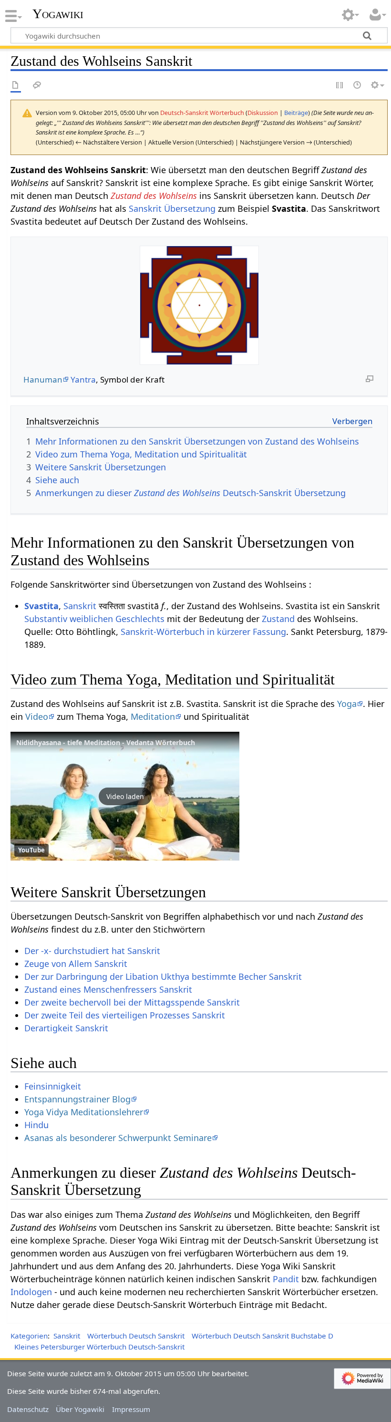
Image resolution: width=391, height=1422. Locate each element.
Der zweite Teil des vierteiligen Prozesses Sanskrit (124, 1015)
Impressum (131, 1409)
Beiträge (296, 112)
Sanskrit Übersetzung (172, 208)
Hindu (36, 1125)
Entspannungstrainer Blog (77, 1099)
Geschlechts (140, 618)
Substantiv (45, 618)
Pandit (286, 1279)
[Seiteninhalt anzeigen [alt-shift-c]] (15, 85)
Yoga (347, 703)
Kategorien (29, 1335)
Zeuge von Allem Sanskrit (75, 963)
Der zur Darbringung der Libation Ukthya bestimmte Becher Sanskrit (163, 976)
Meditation (153, 716)
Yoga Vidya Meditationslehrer (83, 1112)
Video (36, 716)
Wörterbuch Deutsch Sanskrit (136, 1335)
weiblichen (91, 618)
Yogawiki (57, 14)
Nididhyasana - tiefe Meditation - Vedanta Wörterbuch (105, 742)
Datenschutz (28, 1409)
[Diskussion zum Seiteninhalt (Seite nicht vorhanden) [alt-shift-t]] (37, 85)
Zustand (278, 618)
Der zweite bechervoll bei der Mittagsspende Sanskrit (132, 1002)
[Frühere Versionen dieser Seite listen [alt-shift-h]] (357, 85)
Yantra (83, 379)
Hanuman (42, 379)
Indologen (31, 1291)
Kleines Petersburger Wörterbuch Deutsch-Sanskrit (99, 1346)
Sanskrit (79, 606)
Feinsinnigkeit (52, 1086)
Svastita (41, 606)
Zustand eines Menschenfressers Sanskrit (108, 989)
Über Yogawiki (80, 1409)
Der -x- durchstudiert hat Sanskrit (92, 950)
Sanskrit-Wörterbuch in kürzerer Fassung (203, 631)
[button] (124, 796)
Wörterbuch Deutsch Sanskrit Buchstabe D (262, 1335)
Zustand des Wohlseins (154, 195)
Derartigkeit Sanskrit (66, 1028)
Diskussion (262, 112)
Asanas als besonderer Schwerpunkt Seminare (118, 1137)
